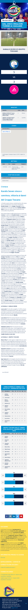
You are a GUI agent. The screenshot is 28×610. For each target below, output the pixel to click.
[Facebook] (7, 516)
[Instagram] (10, 516)
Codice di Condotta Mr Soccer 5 (8, 567)
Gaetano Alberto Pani (7, 460)
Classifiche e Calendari (6, 576)
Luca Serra (7, 418)
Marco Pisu (7, 446)
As (20, 391)
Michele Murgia (6, 464)
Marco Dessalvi (6, 400)
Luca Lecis (7, 397)
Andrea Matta (6, 437)
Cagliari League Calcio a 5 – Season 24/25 (10, 578)
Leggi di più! (14, 607)
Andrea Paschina (7, 395)
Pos (13, 391)
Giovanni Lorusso (7, 444)
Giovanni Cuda (7, 440)
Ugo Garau (7, 451)
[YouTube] (21, 516)
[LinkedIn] (14, 516)
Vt (15, 391)
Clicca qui (3, 557)
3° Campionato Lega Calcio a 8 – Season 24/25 (11, 574)
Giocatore (7, 391)
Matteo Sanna (6, 406)
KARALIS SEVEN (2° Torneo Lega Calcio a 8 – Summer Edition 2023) (9, 114)
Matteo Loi (7, 403)
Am (22, 391)
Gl (17, 391)
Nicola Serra (7, 416)
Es (25, 391)
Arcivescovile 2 (6, 128)
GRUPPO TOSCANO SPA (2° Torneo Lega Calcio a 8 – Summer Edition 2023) (8, 118)
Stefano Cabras (6, 413)
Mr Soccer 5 (7, 20)
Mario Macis (7, 457)
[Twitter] (17, 516)
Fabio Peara (7, 449)
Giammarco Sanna (7, 467)
